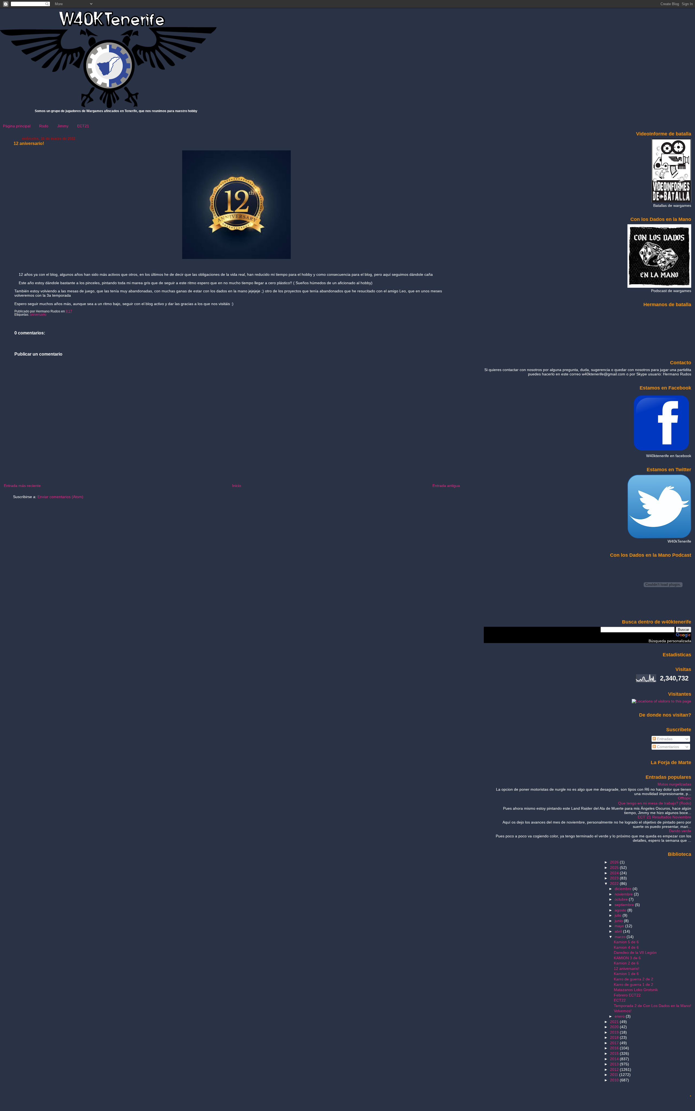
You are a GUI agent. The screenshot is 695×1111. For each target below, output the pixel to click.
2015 (615, 1053)
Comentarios (667, 747)
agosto (621, 910)
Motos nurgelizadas (674, 784)
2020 (615, 1027)
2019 (615, 1032)
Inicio (236, 485)
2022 (615, 883)
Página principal (16, 126)
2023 (615, 878)
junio (619, 921)
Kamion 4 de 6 (626, 947)
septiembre (625, 905)
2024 (615, 873)
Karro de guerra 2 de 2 (633, 979)
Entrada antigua (446, 485)
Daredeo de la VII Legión (635, 952)
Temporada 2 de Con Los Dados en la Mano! (652, 1006)
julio (619, 915)
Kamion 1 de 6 (626, 973)
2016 (615, 1048)
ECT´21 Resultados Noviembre (664, 817)
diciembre (624, 889)
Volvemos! (622, 1011)
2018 (615, 1037)
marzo (621, 937)
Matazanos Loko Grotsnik (636, 989)
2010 (615, 1080)
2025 (615, 867)
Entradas (664, 739)
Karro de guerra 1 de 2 (633, 984)
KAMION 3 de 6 (627, 958)
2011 (614, 1074)
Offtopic (684, 798)
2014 (615, 1059)
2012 (615, 1069)
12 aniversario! (29, 143)
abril (619, 931)
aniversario (38, 314)
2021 (615, 1022)
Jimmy (62, 126)
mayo (620, 926)
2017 (615, 1043)
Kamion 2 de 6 (626, 963)
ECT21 (83, 126)
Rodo (43, 126)
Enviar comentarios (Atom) (60, 497)
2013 (615, 1064)
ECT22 (620, 1000)
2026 (615, 862)
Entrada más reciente (22, 485)
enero (620, 1016)
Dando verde (680, 831)
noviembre (624, 894)
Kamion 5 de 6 (626, 942)
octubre (622, 899)
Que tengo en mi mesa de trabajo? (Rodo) (654, 803)
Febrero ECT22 (627, 995)
